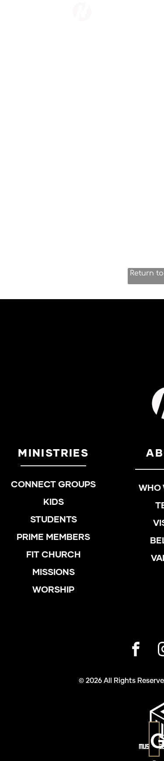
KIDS (53, 502)
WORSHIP (53, 590)
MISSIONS (53, 572)
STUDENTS (53, 519)
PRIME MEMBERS (53, 537)
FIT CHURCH (53, 554)
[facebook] (136, 650)
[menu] (151, 24)
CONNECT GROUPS (53, 484)
